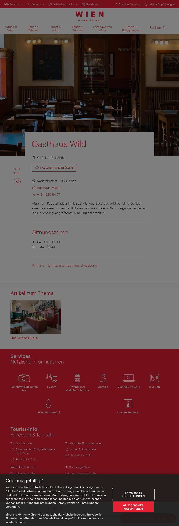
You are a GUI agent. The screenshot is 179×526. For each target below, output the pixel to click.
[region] (89, 500)
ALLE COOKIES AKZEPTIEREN (133, 506)
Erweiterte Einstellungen (133, 494)
